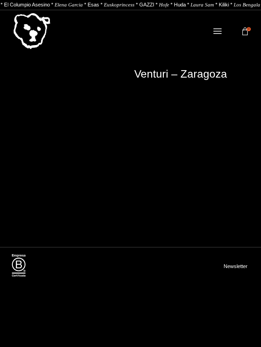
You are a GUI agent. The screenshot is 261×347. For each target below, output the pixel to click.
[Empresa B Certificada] (18, 265)
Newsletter (235, 266)
